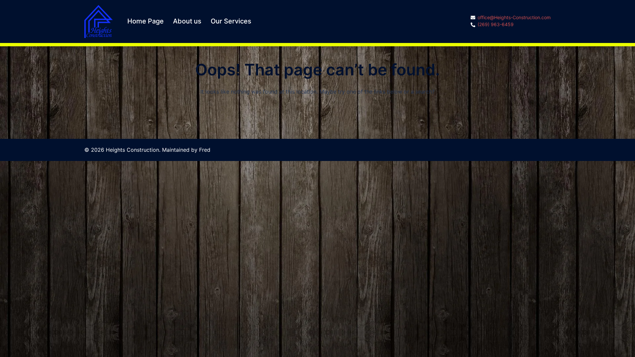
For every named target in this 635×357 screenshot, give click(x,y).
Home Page (145, 21)
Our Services (231, 21)
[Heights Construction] (98, 21)
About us (187, 21)
